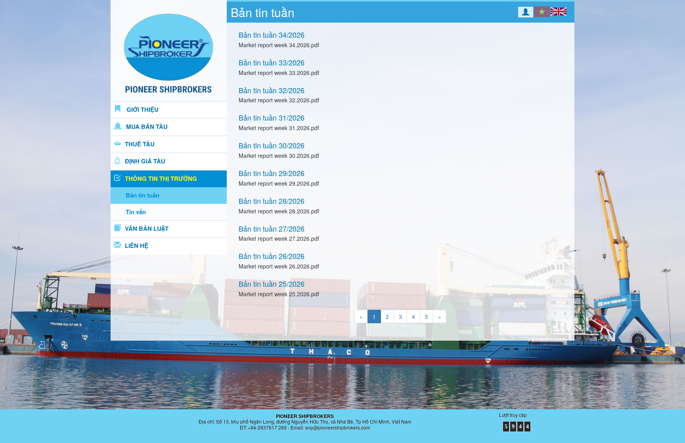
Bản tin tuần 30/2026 (271, 145)
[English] (558, 11)
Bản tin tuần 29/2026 (271, 173)
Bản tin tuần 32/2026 (271, 90)
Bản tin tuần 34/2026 (271, 34)
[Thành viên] (520, 12)
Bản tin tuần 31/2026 (271, 117)
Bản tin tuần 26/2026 (271, 256)
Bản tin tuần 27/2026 (271, 228)
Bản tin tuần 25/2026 (271, 283)
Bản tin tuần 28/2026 (271, 201)
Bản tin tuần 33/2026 (271, 62)
